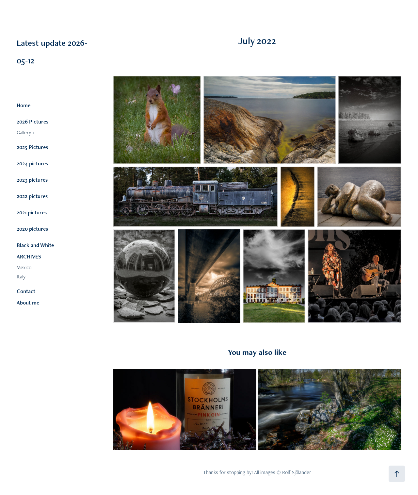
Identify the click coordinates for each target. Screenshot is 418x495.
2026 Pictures (32, 121)
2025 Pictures (32, 147)
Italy (21, 276)
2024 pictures (32, 163)
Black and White (35, 245)
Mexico (24, 267)
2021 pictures (32, 212)
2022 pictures (32, 196)
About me (28, 302)
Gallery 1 (25, 132)
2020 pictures (32, 228)
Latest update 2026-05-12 (74, 43)
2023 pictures (32, 179)
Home (23, 105)
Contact (26, 291)
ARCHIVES (29, 256)
